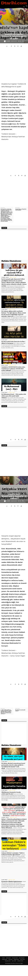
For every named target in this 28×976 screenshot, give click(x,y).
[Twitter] (14, 46)
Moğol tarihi (4, 365)
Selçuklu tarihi (5, 27)
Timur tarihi (22, 959)
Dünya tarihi (4, 959)
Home (3, 957)
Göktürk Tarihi (20, 960)
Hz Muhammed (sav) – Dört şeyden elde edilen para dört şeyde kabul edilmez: (13, 396)
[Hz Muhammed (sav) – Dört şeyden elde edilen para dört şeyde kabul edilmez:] (14, 385)
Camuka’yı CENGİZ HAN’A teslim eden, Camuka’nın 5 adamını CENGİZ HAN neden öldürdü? (13, 368)
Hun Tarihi (14, 960)
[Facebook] (11, 46)
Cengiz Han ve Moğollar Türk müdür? (20, 209)
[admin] (5, 41)
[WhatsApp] (21, 46)
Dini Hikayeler (22, 957)
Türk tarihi (10, 959)
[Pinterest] (18, 46)
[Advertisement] (14, 67)
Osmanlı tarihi (5, 277)
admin (8, 41)
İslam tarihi (4, 309)
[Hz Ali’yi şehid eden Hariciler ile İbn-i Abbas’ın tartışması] (14, 332)
